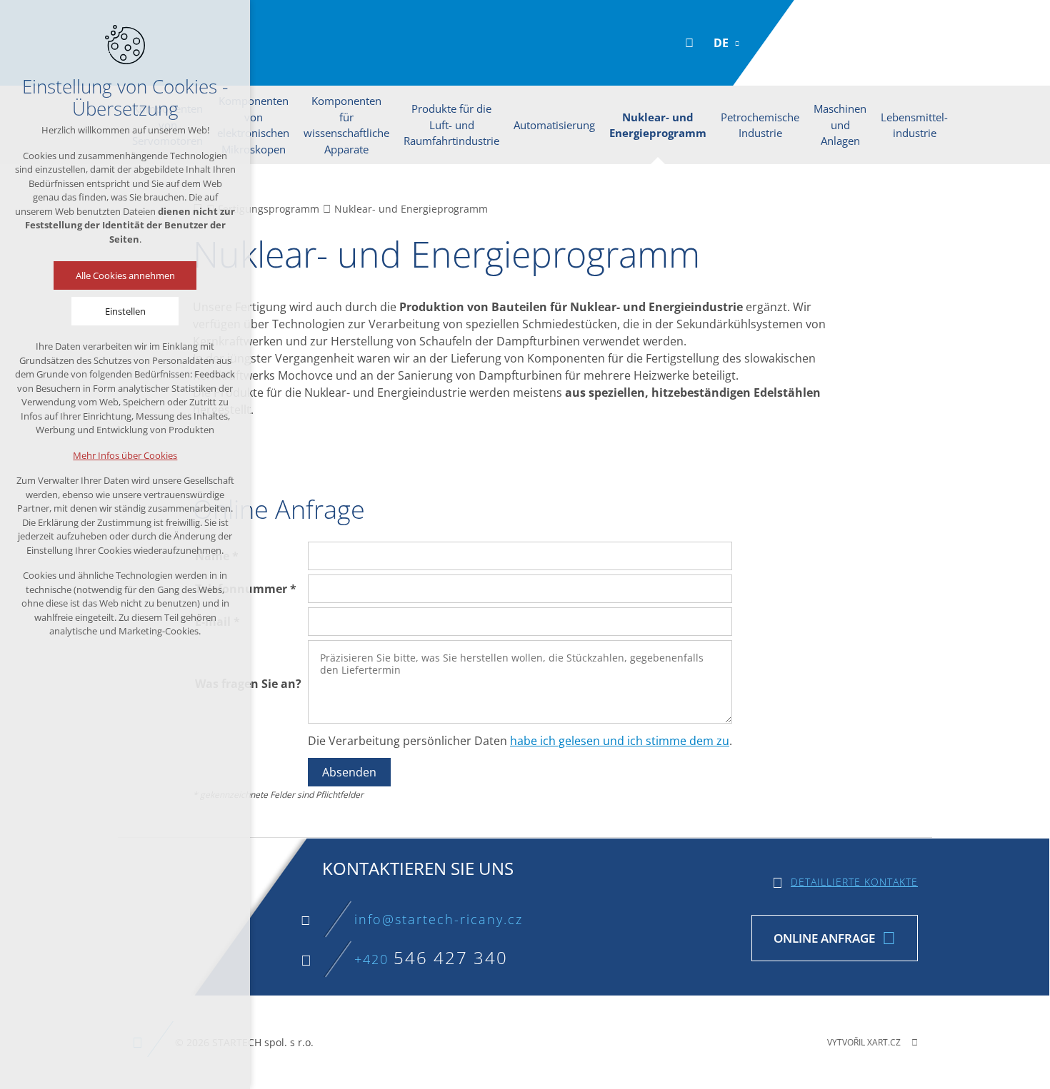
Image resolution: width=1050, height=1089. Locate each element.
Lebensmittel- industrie (914, 125)
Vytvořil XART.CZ (864, 1042)
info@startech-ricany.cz (438, 919)
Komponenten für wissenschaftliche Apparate (346, 124)
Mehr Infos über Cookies (125, 455)
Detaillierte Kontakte (854, 881)
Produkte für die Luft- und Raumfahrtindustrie (451, 124)
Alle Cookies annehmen (125, 275)
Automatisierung (554, 125)
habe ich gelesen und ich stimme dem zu (619, 741)
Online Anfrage (824, 938)
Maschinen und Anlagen (840, 124)
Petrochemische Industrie (760, 125)
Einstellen (125, 311)
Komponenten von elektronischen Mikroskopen (253, 124)
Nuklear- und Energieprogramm (657, 125)
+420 (431, 959)
